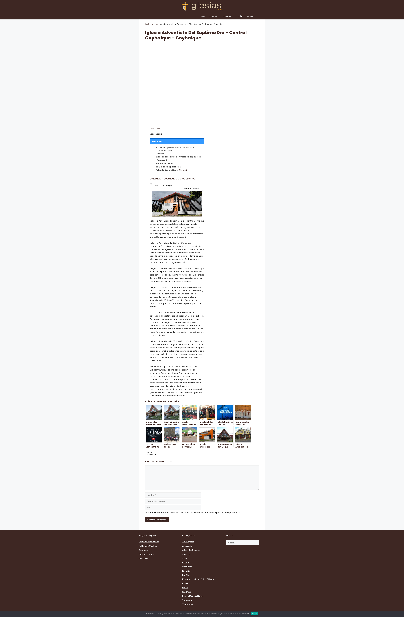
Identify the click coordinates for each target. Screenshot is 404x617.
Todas (240, 16)
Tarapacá (187, 600)
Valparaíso (187, 604)
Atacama (186, 554)
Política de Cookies (148, 546)
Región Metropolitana (192, 596)
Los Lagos (186, 571)
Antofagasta (188, 541)
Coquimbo (187, 566)
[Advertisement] (202, 59)
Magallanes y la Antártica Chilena (198, 579)
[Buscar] (262, 542)
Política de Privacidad (149, 541)
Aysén (155, 24)
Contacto (250, 16)
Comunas (227, 16)
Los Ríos (186, 575)
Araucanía (187, 546)
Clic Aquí (183, 170)
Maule (185, 583)
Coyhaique (152, 454)
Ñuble (185, 587)
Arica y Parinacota (191, 550)
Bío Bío (185, 562)
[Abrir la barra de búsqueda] (262, 16)
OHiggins (186, 591)
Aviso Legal (144, 558)
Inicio (203, 16)
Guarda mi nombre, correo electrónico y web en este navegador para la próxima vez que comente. (194, 512)
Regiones (213, 16)
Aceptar (254, 614)
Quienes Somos (146, 554)
